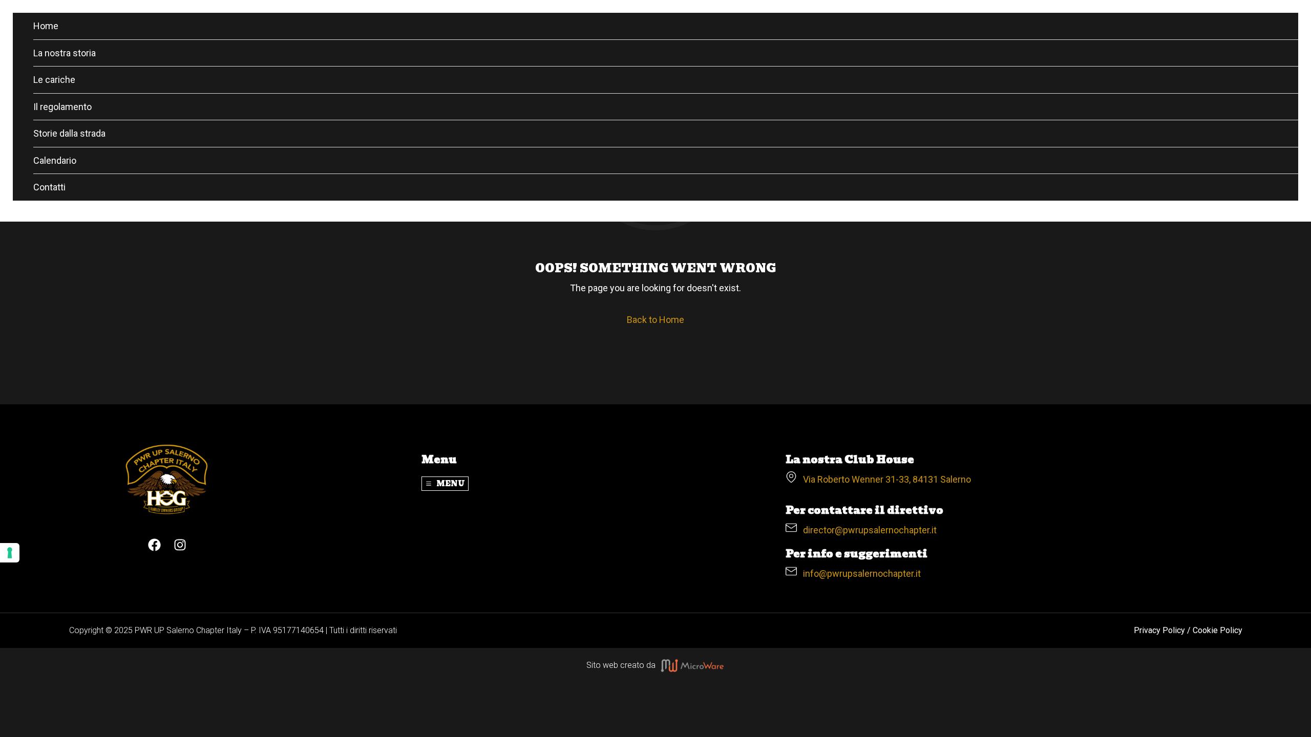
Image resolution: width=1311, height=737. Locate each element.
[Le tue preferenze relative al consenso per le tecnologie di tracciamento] (9, 552)
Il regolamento (62, 106)
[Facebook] (154, 545)
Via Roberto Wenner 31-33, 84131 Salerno (884, 479)
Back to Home (655, 319)
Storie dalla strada (69, 133)
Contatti (49, 187)
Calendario (54, 160)
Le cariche (54, 79)
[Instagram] (180, 545)
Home (45, 25)
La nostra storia (64, 53)
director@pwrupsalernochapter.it (867, 530)
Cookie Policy (1217, 630)
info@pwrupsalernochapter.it (859, 573)
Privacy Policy (1159, 630)
